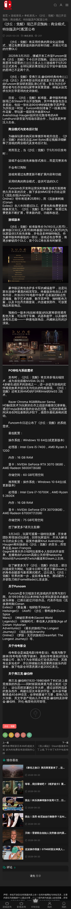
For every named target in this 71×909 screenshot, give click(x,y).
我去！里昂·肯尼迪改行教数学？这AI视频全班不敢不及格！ (46, 816)
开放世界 (29, 63)
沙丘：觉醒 (9, 726)
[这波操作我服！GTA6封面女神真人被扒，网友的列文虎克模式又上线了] (13, 853)
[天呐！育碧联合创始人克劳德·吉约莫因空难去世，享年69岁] (13, 836)
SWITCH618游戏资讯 (8, 5)
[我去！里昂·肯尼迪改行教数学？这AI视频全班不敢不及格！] (13, 820)
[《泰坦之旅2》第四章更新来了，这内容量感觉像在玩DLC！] (13, 771)
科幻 (65, 76)
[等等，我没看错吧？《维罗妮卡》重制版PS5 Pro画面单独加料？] (13, 787)
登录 (38, 875)
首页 (5, 15)
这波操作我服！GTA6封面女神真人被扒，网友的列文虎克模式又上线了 (45, 849)
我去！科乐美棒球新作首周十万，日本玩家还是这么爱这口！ (45, 800)
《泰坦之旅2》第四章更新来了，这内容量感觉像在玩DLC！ (45, 767)
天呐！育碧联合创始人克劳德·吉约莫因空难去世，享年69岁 (46, 833)
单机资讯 (29, 15)
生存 (44, 63)
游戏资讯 (16, 15)
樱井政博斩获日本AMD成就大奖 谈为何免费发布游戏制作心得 (19, 749)
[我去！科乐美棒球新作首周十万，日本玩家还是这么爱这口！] (13, 804)
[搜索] (55, 5)
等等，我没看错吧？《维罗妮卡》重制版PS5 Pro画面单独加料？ (45, 784)
